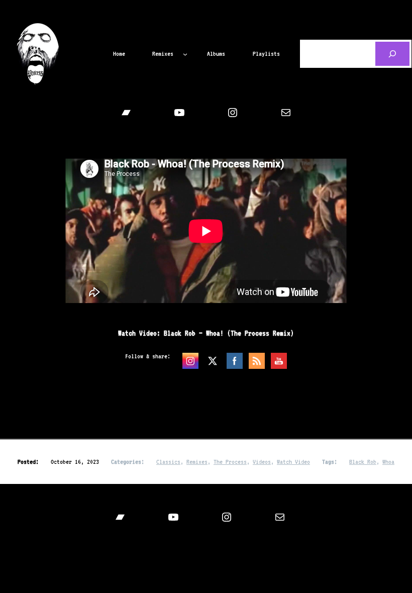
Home (119, 53)
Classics (168, 461)
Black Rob (362, 461)
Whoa (388, 461)
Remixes (197, 461)
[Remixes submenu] (185, 53)
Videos (262, 461)
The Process (230, 461)
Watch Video (293, 461)
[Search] (392, 54)
